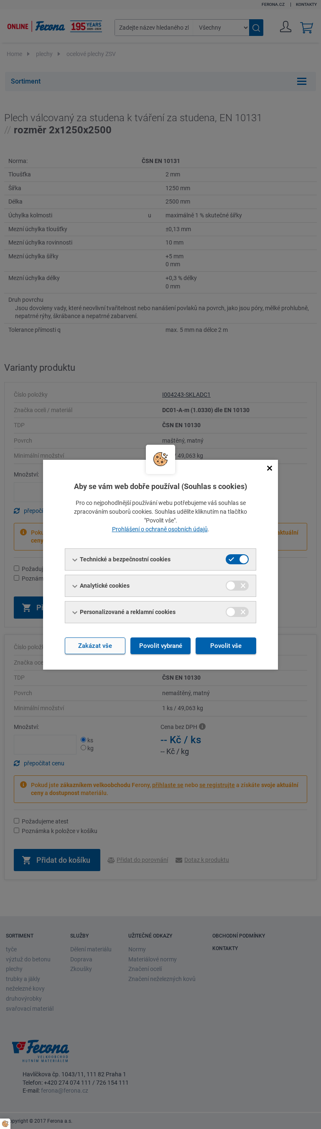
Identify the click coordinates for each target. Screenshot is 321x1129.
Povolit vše (226, 646)
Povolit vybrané (160, 646)
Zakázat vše (95, 646)
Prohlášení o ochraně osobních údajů (160, 529)
